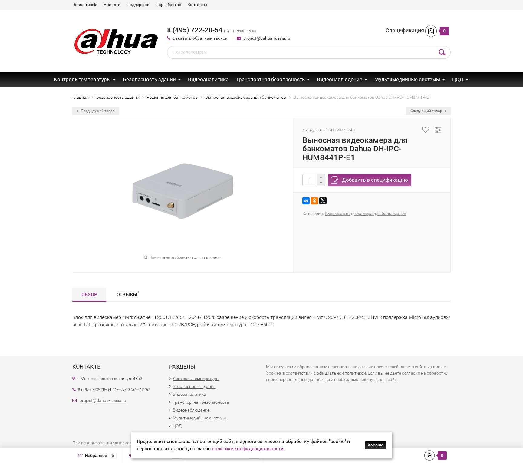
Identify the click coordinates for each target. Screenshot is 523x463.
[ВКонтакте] (306, 200)
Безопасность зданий (149, 79)
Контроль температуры (82, 79)
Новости (112, 4)
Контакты (197, 4)
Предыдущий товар (97, 111)
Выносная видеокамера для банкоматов (365, 213)
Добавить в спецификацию (375, 180)
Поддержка (138, 4)
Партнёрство (168, 4)
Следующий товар (426, 111)
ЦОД (457, 79)
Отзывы (128, 293)
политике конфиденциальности (248, 448)
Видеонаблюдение (339, 79)
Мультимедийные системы (407, 79)
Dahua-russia (84, 4)
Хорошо (375, 444)
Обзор (89, 294)
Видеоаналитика (208, 79)
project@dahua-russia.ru (266, 38)
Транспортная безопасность (270, 79)
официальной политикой (341, 373)
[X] (323, 200)
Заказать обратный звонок (200, 38)
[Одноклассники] (314, 200)
